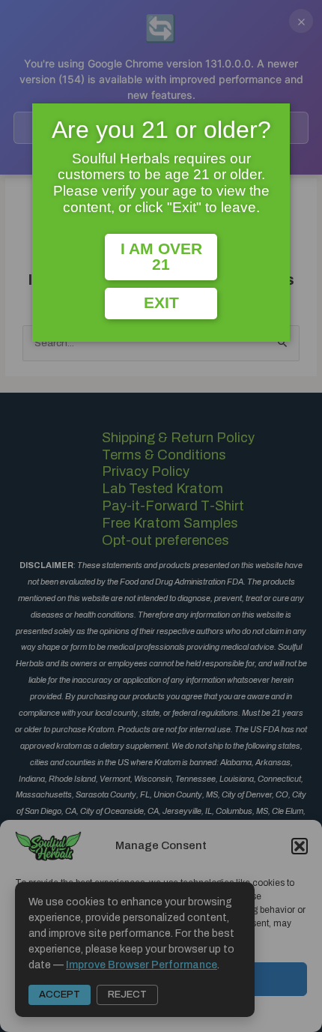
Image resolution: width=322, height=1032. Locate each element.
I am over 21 (161, 257)
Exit (161, 303)
